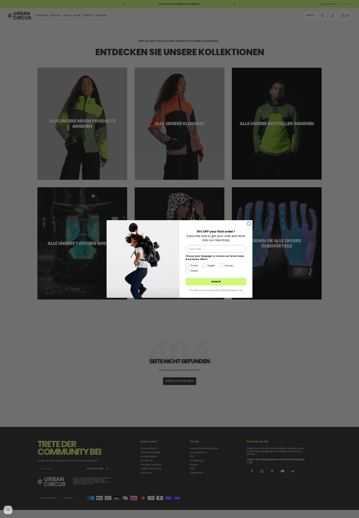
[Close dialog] (249, 223)
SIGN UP (216, 281)
